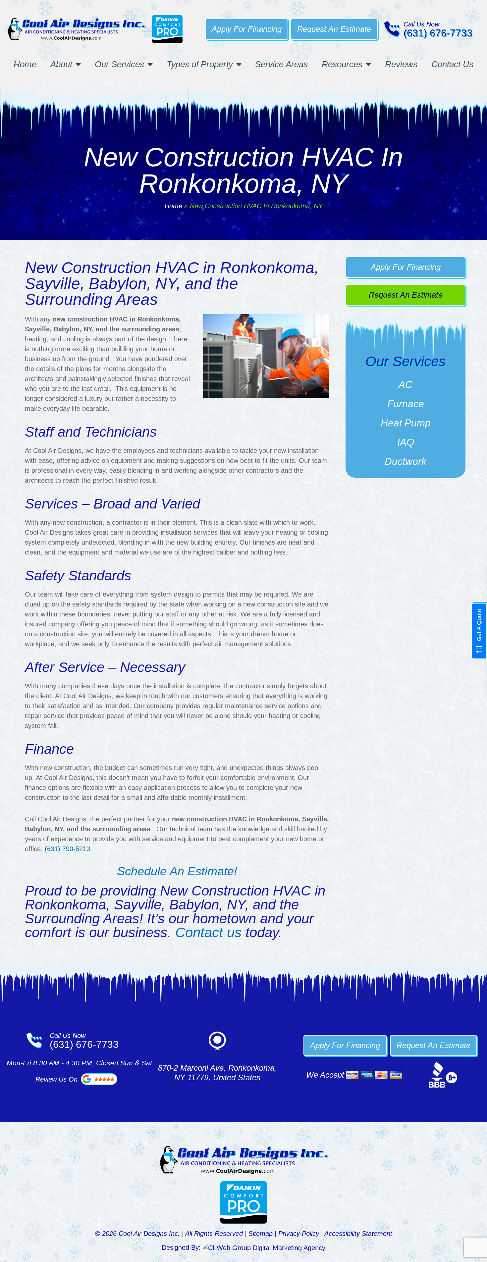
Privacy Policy (298, 1233)
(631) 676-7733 (438, 32)
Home (25, 64)
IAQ (405, 442)
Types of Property (200, 64)
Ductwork (405, 461)
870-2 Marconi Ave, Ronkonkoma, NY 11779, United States (217, 1072)
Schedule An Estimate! (177, 871)
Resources (342, 64)
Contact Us (452, 64)
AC (405, 384)
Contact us (208, 932)
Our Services (119, 64)
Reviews (401, 64)
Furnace (405, 403)
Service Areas (281, 64)
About (61, 64)
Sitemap (260, 1233)
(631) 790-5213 (67, 848)
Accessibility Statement (358, 1233)
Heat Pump (406, 422)
